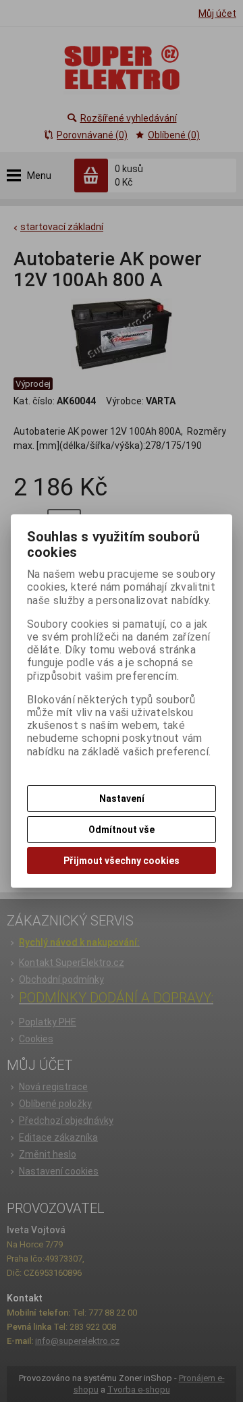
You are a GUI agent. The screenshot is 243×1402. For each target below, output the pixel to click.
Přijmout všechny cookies (121, 860)
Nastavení (121, 798)
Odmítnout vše (121, 829)
